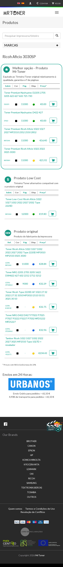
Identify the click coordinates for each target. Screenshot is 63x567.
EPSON (31, 450)
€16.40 (43, 140)
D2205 (6, 104)
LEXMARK (31, 469)
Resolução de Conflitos (32, 512)
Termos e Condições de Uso (40, 508)
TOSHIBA (31, 492)
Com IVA (44, 3)
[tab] (31, 45)
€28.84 (42, 263)
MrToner (40, 555)
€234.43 (42, 353)
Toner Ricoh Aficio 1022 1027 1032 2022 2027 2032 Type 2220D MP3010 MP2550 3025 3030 (25, 252)
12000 (25, 214)
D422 (6, 121)
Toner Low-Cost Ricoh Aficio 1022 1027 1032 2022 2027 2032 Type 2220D (23, 202)
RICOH (31, 478)
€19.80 (42, 214)
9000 (25, 283)
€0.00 (57, 3)
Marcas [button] (11, 45)
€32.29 (42, 283)
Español (23, 3)
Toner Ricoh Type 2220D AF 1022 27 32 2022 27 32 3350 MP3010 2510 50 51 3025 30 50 (26, 295)
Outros (31, 497)
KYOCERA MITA (31, 464)
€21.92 (43, 160)
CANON (31, 446)
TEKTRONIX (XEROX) (31, 487)
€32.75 (42, 306)
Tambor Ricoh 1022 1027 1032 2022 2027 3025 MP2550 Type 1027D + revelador (24, 341)
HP (31, 455)
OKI (31, 474)
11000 (24, 104)
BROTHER (31, 441)
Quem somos (15, 508)
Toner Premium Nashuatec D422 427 (23, 112)
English (18, 3)
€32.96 (42, 330)
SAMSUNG (32, 483)
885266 (7, 140)
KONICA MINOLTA (31, 460)
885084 (7, 160)
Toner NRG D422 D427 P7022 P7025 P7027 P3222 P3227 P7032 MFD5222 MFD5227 (25, 318)
